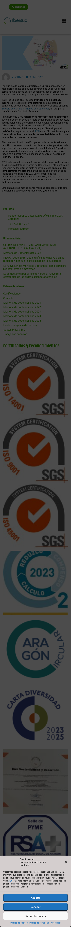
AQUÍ (10, 881)
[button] (66, 862)
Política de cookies (19, 923)
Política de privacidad (39, 923)
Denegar (36, 907)
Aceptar (35, 897)
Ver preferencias (35, 916)
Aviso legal (56, 923)
